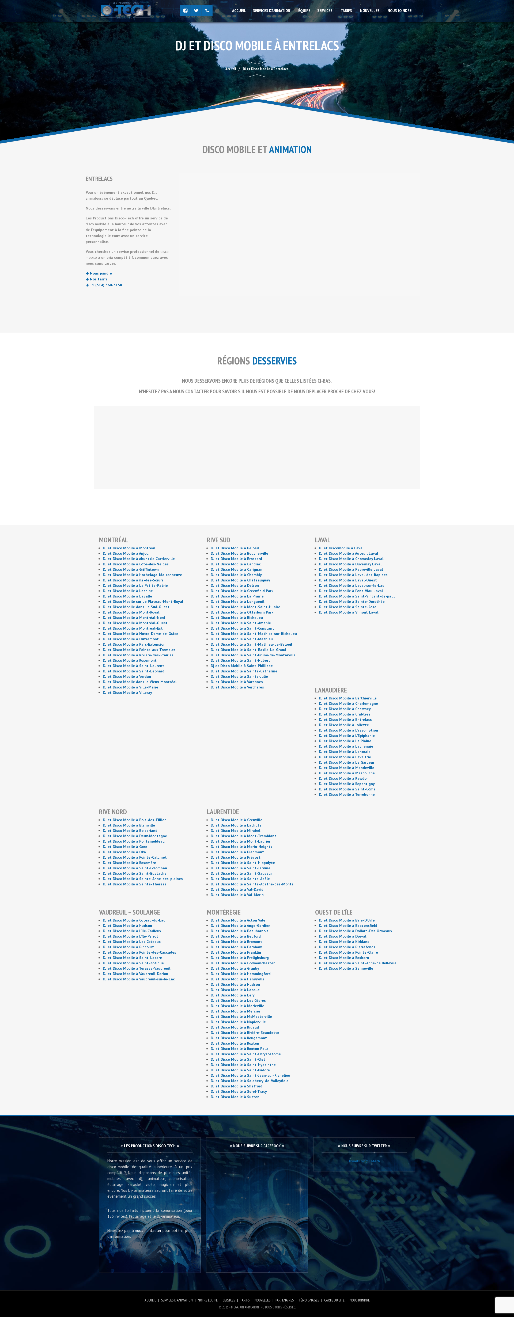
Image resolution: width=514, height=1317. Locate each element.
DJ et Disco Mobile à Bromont (236, 941)
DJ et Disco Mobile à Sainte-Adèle (240, 878)
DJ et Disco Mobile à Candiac (236, 564)
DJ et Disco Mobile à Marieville (237, 1005)
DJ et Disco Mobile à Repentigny (347, 783)
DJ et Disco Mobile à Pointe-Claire (348, 952)
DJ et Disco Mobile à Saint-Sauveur (241, 873)
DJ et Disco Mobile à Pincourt (128, 947)
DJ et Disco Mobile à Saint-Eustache (135, 873)
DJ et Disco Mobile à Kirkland (344, 941)
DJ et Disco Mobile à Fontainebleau (134, 841)
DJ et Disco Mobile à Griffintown (131, 569)
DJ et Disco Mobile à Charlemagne (348, 703)
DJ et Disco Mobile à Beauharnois (240, 930)
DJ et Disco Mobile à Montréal (129, 548)
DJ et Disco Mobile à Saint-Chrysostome (246, 1054)
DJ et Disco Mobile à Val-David (237, 889)
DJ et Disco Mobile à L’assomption (348, 730)
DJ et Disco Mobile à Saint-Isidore (240, 1070)
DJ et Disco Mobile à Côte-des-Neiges (136, 564)
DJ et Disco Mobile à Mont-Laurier (240, 841)
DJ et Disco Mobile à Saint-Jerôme (240, 868)
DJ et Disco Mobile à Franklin (236, 952)
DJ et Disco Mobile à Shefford (236, 1086)
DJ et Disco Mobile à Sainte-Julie (239, 676)
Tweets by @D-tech (364, 1161)
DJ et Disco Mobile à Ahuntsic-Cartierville (139, 558)
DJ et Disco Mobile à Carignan (236, 569)
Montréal (113, 539)
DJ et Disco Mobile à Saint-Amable (241, 623)
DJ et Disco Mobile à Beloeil (235, 548)
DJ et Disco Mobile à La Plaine (345, 741)
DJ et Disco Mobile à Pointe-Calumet (135, 857)
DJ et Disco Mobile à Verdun (127, 676)
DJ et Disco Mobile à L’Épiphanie (347, 735)
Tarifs (346, 10)
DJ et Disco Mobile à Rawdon (344, 778)
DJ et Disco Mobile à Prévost (235, 857)
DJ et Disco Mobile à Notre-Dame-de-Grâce (140, 633)
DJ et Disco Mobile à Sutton (235, 1096)
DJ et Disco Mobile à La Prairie (237, 596)
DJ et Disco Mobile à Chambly (236, 574)
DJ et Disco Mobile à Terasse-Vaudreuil (136, 968)
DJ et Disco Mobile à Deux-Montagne (135, 835)
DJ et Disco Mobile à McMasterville (241, 1016)
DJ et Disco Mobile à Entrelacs (345, 719)
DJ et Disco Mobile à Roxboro (344, 957)
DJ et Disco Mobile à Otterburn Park (242, 612)
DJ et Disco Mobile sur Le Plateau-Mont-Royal (143, 601)
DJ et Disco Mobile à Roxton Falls (240, 1048)
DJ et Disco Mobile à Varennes (237, 681)
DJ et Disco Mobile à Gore (125, 846)
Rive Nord (113, 811)
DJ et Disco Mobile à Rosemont (130, 660)
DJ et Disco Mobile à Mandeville (346, 767)
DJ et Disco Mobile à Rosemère (129, 862)
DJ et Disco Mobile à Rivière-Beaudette (245, 1032)
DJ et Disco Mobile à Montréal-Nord (134, 617)
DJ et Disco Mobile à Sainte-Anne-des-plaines (143, 878)
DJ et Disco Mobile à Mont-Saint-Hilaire (245, 606)
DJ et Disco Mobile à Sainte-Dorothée (352, 601)
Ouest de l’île (334, 912)
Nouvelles (370, 10)
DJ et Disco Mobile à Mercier (235, 1011)
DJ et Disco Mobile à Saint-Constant (242, 628)
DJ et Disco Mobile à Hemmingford (241, 973)
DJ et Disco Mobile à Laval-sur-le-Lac (351, 585)
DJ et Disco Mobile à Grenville (236, 819)
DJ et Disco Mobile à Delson (235, 585)
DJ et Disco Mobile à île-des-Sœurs (133, 580)
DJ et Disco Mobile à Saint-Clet (238, 1059)
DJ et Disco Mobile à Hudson (127, 925)
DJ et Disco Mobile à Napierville (238, 1021)
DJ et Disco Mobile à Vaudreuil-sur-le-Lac (139, 979)
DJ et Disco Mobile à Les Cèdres (238, 1000)
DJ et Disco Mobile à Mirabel (235, 830)
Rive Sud (218, 539)
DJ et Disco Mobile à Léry (233, 995)
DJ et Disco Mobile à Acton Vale (238, 920)
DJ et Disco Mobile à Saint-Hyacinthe (243, 1064)
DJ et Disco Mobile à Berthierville (348, 698)
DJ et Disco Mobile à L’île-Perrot (130, 936)
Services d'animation (177, 1300)
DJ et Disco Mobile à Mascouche (347, 773)
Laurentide (223, 811)
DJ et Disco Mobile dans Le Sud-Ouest (136, 606)
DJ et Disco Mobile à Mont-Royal (131, 612)
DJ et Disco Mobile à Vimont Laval (348, 612)
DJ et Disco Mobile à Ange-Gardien (240, 925)
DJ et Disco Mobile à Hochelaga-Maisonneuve (142, 574)
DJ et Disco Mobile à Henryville (237, 979)
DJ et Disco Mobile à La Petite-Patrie (135, 585)
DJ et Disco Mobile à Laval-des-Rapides (353, 574)
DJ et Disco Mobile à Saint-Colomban (135, 868)
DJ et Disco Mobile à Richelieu (237, 617)
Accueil (239, 10)
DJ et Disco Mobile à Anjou (126, 553)
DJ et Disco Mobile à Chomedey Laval (351, 558)
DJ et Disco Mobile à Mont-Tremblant (243, 835)
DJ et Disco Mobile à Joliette (344, 724)
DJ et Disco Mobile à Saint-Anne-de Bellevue (357, 963)
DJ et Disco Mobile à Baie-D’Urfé (347, 920)
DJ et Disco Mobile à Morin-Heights (241, 846)
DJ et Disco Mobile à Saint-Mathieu (242, 639)
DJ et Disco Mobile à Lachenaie (346, 746)
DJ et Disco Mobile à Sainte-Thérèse (135, 884)
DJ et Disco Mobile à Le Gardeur (346, 762)
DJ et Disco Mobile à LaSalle (127, 596)
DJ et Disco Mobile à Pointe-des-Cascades (139, 952)
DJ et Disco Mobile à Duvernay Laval (350, 564)
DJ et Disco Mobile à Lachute (236, 825)
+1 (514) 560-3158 (105, 285)
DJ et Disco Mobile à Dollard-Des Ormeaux (355, 930)
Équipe (304, 10)
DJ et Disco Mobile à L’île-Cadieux (132, 930)
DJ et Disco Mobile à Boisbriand (130, 830)
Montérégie (224, 912)
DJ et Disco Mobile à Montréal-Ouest (135, 623)
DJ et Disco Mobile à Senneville (346, 968)
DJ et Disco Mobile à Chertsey (345, 708)
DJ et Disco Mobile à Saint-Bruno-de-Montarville (253, 655)
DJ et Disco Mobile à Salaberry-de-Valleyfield (250, 1080)
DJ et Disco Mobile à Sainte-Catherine (244, 671)
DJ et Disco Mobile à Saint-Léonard (133, 671)
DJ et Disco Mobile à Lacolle (235, 989)
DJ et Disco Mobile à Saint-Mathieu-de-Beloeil (251, 644)
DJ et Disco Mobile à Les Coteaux (132, 941)
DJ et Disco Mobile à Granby (235, 968)
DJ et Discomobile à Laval (341, 548)
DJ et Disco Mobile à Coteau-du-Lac (134, 920)
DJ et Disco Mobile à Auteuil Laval (348, 553)
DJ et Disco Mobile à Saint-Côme (347, 789)
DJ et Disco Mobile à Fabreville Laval (351, 569)
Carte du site (334, 1300)
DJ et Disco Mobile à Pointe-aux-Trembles (139, 649)
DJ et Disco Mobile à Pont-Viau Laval (351, 590)
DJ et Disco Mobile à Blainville (129, 825)
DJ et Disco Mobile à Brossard (236, 558)
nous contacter (148, 1230)
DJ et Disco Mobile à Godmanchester (243, 963)
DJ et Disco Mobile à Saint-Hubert (240, 660)
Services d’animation (271, 10)
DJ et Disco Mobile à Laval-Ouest (348, 580)
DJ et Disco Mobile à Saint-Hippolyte (243, 862)
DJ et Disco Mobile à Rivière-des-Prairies (138, 655)
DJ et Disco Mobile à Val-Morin (237, 894)
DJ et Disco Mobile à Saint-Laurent (133, 665)
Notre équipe (208, 1300)
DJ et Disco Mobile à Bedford (236, 936)
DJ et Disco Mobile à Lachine (128, 590)
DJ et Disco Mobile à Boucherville (239, 553)
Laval (322, 539)
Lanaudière (331, 690)
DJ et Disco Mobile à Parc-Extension (134, 644)
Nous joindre (399, 10)
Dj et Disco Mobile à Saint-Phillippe (242, 665)
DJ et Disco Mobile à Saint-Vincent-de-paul (357, 596)
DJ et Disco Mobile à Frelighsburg (240, 957)
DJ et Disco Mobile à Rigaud (235, 1027)
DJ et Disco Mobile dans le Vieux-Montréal (139, 681)
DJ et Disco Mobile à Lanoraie (345, 751)
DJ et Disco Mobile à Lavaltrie (345, 757)
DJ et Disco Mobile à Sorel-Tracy (239, 1091)
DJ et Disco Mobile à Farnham (236, 947)
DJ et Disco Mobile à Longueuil (237, 601)
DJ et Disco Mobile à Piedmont (237, 852)
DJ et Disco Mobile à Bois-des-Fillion (135, 819)
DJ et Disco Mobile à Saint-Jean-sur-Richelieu (250, 1075)
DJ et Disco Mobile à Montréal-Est (133, 628)
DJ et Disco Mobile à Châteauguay (240, 580)
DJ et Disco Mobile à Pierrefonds (347, 947)
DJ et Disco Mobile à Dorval (342, 936)
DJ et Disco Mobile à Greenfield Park (242, 590)
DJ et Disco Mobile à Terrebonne (347, 794)
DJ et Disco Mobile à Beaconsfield (348, 925)
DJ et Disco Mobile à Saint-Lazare (132, 957)
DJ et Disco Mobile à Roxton (235, 1043)
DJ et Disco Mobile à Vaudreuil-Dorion (135, 973)
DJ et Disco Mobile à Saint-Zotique (133, 963)
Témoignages (309, 1300)
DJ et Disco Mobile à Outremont (131, 639)
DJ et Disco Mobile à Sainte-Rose (347, 606)
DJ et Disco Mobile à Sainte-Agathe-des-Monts (252, 884)
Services (324, 10)
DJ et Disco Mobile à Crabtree (345, 714)
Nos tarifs (98, 279)
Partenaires (284, 1300)
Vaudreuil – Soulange (129, 912)
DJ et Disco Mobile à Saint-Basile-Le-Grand (248, 649)
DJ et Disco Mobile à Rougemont (239, 1038)
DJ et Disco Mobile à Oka (124, 852)
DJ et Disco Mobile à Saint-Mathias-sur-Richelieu (254, 633)
